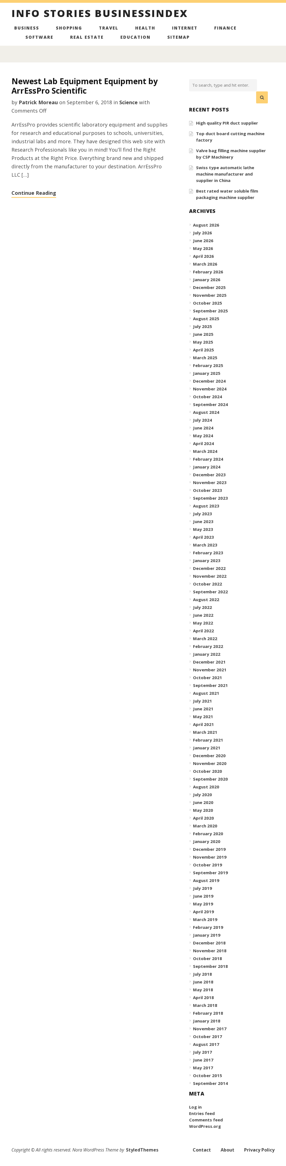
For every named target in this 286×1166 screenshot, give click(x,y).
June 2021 (203, 708)
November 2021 (210, 669)
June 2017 (203, 1060)
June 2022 (203, 615)
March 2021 (205, 732)
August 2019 (206, 880)
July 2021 (202, 701)
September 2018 (210, 966)
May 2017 (203, 1067)
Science (128, 102)
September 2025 (210, 311)
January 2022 (206, 654)
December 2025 (209, 287)
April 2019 (203, 911)
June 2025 (203, 334)
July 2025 (202, 326)
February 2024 (208, 459)
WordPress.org (205, 1126)
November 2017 (210, 1028)
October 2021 (207, 677)
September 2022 (210, 591)
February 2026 (208, 272)
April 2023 (203, 537)
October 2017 (207, 1036)
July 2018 (202, 974)
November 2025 (210, 295)
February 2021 (208, 740)
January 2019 (206, 935)
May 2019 (203, 904)
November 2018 (210, 950)
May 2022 (203, 623)
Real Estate (87, 37)
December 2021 (209, 662)
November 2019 (210, 857)
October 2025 (207, 303)
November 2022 (210, 576)
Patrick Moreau (38, 102)
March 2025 (205, 357)
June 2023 (203, 521)
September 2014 (210, 1083)
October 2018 (207, 958)
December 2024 (209, 381)
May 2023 (203, 529)
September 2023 (210, 498)
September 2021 (210, 685)
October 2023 (207, 490)
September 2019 (210, 872)
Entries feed (202, 1113)
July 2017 (202, 1052)
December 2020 (209, 755)
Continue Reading (33, 193)
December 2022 (209, 568)
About (227, 1150)
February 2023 (208, 552)
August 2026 (206, 225)
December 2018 (209, 943)
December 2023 (209, 474)
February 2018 (208, 1013)
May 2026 (203, 248)
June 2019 (203, 896)
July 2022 (202, 607)
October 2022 (207, 584)
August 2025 (206, 318)
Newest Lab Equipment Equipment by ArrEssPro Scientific (84, 86)
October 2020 (207, 771)
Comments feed (206, 1120)
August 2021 (206, 693)
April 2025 (203, 350)
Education (135, 37)
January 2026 (206, 279)
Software (39, 37)
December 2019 (209, 849)
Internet (184, 28)
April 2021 (203, 724)
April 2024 (203, 443)
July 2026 (202, 232)
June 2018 (203, 982)
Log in (195, 1107)
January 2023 (206, 560)
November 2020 (210, 763)
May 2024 (203, 435)
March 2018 (205, 1005)
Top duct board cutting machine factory (230, 137)
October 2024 (207, 396)
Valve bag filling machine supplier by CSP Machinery (231, 154)
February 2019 (208, 927)
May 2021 (203, 716)
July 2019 (202, 888)
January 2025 (206, 373)
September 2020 (210, 779)
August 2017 (206, 1044)
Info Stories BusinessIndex (99, 14)
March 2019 (205, 919)
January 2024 (206, 467)
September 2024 (210, 404)
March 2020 (205, 826)
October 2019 (207, 865)
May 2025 (203, 342)
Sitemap (178, 37)
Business (26, 28)
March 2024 (205, 451)
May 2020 (203, 810)
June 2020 (203, 802)
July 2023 (202, 513)
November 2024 (210, 389)
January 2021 (206, 747)
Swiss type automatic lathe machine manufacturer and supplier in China (225, 174)
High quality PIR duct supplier (227, 123)
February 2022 (208, 646)
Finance (225, 28)
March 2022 (205, 638)
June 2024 (203, 428)
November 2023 (210, 482)
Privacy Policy (259, 1150)
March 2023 (205, 545)
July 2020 (202, 794)
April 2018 (203, 997)
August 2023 (206, 506)
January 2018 (206, 1021)
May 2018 (203, 989)
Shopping (69, 28)
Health (145, 28)
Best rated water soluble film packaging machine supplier (227, 194)
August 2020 (206, 787)
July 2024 (202, 420)
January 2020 (206, 841)
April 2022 (203, 630)
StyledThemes (142, 1150)
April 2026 (203, 256)
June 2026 (203, 240)
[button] (262, 97)
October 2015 (207, 1075)
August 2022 (206, 599)
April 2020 (203, 818)
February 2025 (208, 365)
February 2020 (208, 833)
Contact (202, 1150)
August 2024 (206, 412)
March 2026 (205, 264)
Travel (108, 28)
